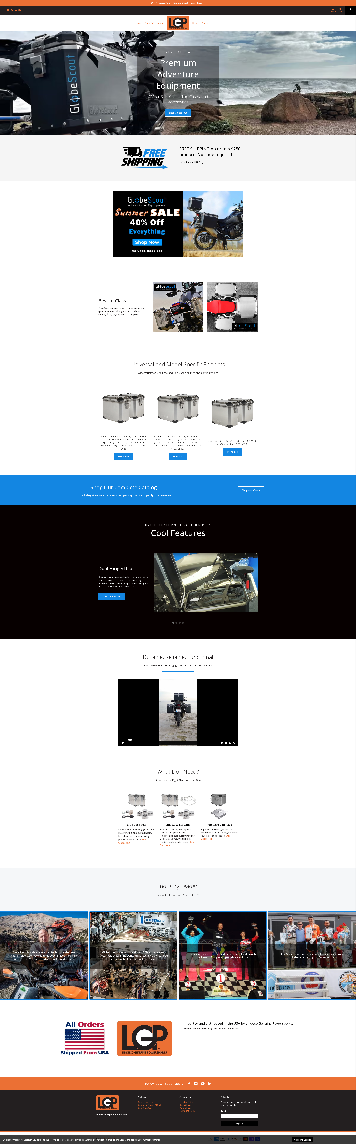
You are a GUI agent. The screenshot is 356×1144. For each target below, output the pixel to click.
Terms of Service (187, 1110)
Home (139, 23)
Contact (206, 23)
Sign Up (239, 1123)
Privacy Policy (185, 1108)
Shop (148, 23)
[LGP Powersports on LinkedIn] (16, 10)
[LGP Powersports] (178, 23)
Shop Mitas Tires (145, 1102)
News (195, 23)
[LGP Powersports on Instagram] (12, 10)
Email (224, 1111)
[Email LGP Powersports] (20, 10)
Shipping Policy (186, 1102)
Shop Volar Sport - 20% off (150, 1105)
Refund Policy (185, 1105)
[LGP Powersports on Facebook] (5, 10)
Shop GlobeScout (178, 112)
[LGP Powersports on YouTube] (9, 10)
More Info (123, 456)
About (160, 23)
